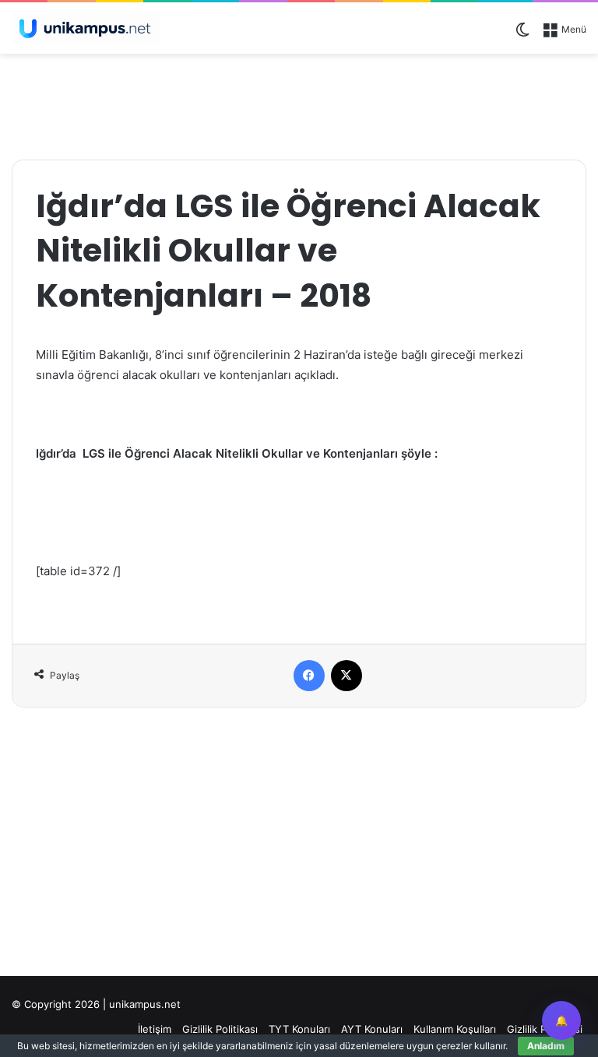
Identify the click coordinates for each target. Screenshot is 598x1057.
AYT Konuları (372, 1029)
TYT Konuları (299, 1029)
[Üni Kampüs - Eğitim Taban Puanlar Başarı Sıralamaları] (86, 28)
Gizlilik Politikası (220, 1029)
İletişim (154, 1029)
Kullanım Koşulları (454, 1029)
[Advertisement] (299, 104)
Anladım (546, 1046)
